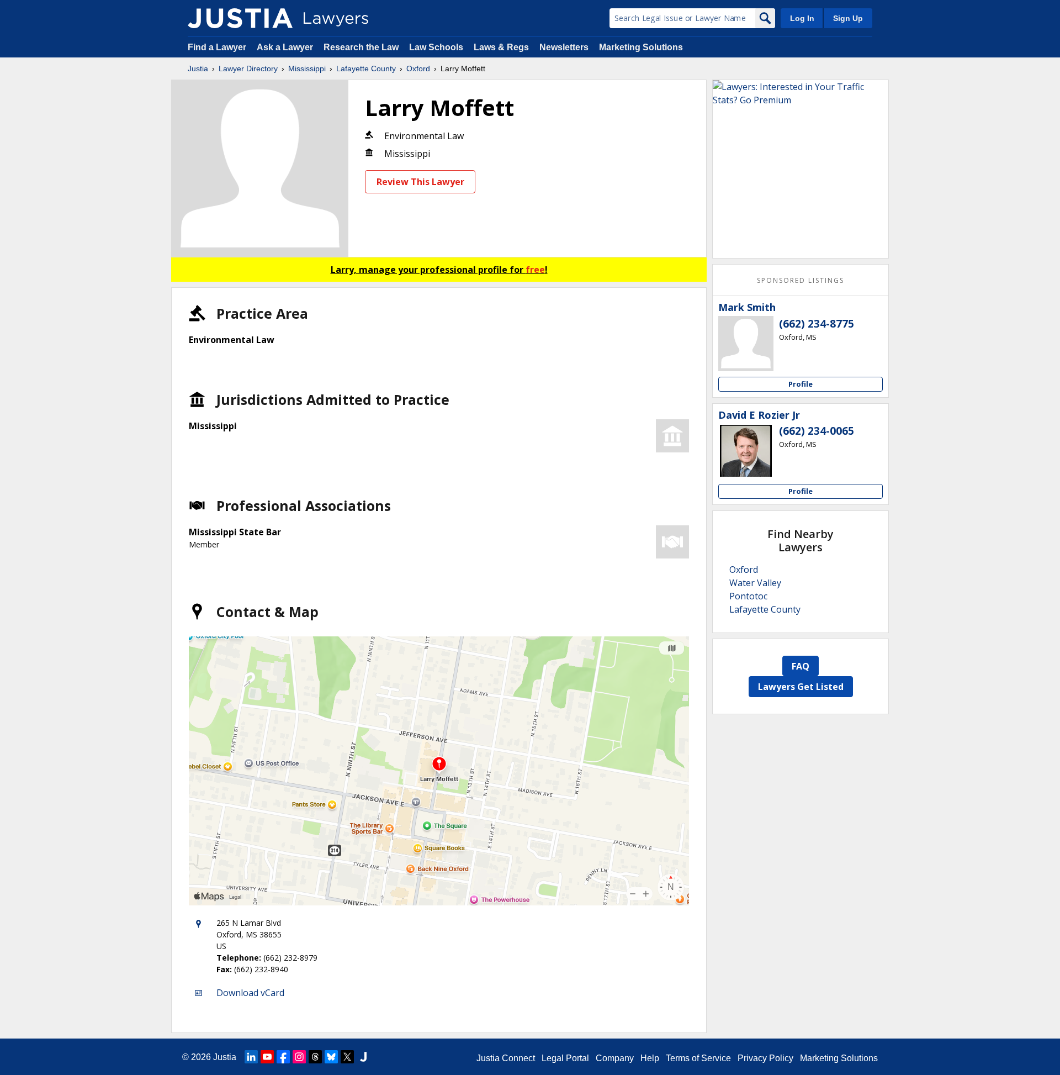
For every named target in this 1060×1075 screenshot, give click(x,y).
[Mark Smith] (745, 343)
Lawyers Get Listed (801, 687)
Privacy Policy (765, 1058)
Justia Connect (505, 1058)
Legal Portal (565, 1058)
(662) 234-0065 (816, 431)
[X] (347, 1056)
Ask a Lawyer (286, 47)
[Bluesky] (331, 1056)
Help (649, 1058)
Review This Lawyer (420, 182)
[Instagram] (299, 1056)
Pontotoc (748, 596)
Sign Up (848, 18)
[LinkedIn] (251, 1056)
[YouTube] (267, 1056)
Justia (198, 68)
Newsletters (564, 47)
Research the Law (361, 47)
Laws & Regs (501, 47)
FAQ (800, 666)
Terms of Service (698, 1058)
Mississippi (307, 68)
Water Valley (755, 583)
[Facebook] (283, 1056)
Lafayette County (366, 68)
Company (615, 1058)
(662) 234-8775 (816, 324)
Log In (802, 18)
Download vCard (250, 993)
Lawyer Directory (248, 68)
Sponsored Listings (800, 280)
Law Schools (436, 47)
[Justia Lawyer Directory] (240, 18)
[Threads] (315, 1056)
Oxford (418, 68)
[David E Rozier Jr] (745, 450)
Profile (800, 384)
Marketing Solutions (641, 47)
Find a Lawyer (217, 47)
